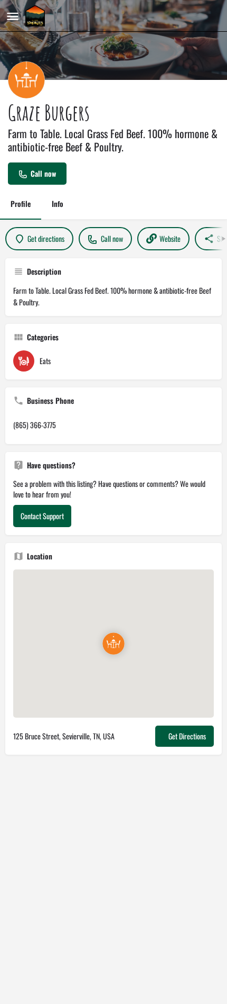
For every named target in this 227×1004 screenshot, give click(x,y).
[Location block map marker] (113, 643)
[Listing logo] (26, 79)
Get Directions (187, 735)
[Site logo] (36, 15)
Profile (21, 203)
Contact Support (42, 515)
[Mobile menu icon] (12, 16)
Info (57, 203)
